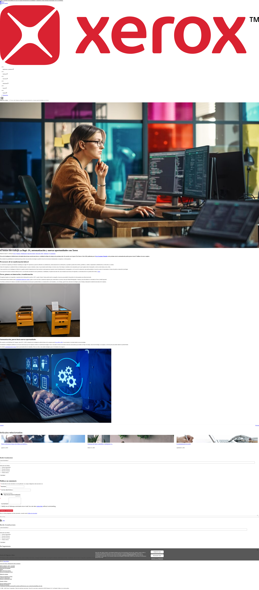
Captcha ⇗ (18, 496)
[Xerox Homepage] (129, 64)
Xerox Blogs (6, 561)
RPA (42, 253)
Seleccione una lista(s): (5, 465)
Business (18, 253)
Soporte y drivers (3, 581)
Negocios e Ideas (4, 100)
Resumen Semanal (6, 470)
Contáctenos (2, 586)
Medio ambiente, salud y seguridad (7, 565)
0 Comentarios (52, 253)
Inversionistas (11, 586)
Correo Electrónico (4, 460)
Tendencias (46, 253)
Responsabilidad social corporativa (7, 567)
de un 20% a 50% (59, 342)
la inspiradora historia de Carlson (23, 279)
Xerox (14, 253)
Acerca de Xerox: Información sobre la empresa (10, 563)
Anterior (2, 425)
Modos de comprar (4, 574)
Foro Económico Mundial (101, 256)
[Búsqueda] (129, 97)
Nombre (3, 486)
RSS (4, 520)
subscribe (40, 506)
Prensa (1, 569)
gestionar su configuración (128, 554)
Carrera (6, 586)
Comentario (5, 504)
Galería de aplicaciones (5, 577)
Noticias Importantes (6, 467)
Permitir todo (157, 552)
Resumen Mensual (6, 469)
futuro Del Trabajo (31, 253)
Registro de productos (4, 584)
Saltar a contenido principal (6, 0)
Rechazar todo (157, 555)
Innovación (38, 253)
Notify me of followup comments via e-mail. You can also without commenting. (28, 506)
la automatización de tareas (10, 346)
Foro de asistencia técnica (5, 583)
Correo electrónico (7, 490)
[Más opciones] (129, 4)
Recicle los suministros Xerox (6, 572)
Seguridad (34, 586)
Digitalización (24, 253)
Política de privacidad (32, 513)
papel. (99, 271)
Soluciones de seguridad (5, 568)
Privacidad (16, 586)
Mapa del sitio (39, 586)
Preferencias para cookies (26, 586)
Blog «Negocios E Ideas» (5, 570)
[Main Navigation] (129, 99)
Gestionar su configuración (157, 558)
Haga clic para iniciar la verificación (12, 494)
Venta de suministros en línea (6, 576)
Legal (20, 586)
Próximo (257, 425)
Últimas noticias (5, 472)
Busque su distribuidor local (6, 579)
